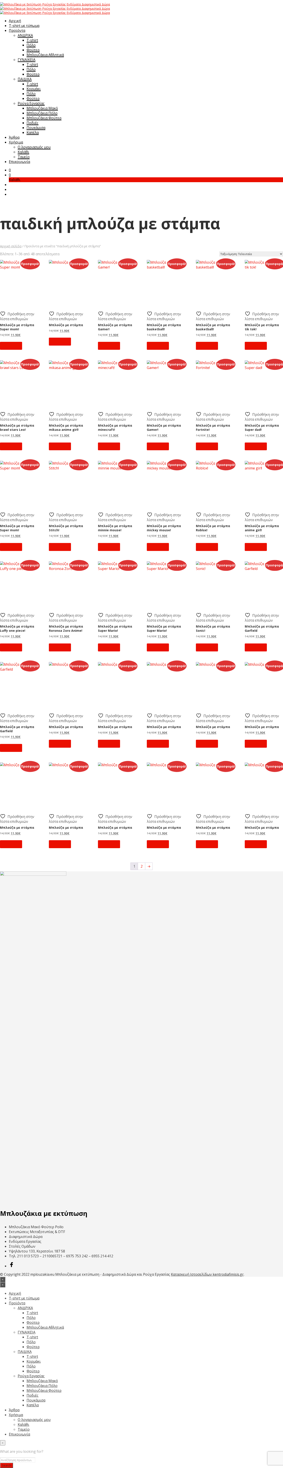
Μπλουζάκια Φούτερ (44, 117)
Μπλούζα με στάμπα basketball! (164, 327)
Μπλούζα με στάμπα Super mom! (17, 327)
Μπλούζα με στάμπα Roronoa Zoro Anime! (66, 628)
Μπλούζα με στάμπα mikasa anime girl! (66, 427)
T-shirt (32, 40)
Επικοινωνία (19, 161)
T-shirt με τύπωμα (24, 25)
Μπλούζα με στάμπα (66, 325)
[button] (10, 170)
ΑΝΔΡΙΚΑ (25, 35)
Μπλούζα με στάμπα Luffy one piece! (17, 628)
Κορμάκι (34, 88)
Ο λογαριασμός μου (34, 147)
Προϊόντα (17, 30)
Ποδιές (32, 122)
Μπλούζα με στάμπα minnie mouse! (115, 528)
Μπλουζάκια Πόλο (42, 113)
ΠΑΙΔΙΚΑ (25, 79)
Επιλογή (11, 345)
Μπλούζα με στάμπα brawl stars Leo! (17, 427)
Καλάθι (23, 151)
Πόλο (31, 45)
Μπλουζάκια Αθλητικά (45, 54)
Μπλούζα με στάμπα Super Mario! (115, 628)
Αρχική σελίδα (10, 246)
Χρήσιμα (16, 142)
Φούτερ (33, 49)
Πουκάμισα (36, 127)
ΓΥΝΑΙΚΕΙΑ (26, 59)
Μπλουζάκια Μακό (42, 108)
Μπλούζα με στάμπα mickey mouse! (164, 528)
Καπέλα (33, 132)
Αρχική (15, 20)
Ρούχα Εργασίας (31, 103)
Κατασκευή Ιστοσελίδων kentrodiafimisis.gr (207, 1274)
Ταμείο (24, 156)
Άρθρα (14, 137)
